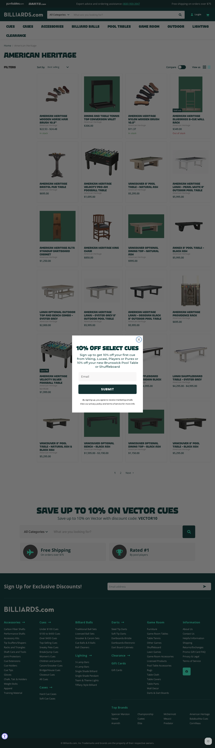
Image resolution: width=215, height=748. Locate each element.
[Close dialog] (139, 339)
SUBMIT (107, 389)
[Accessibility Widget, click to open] (5, 736)
